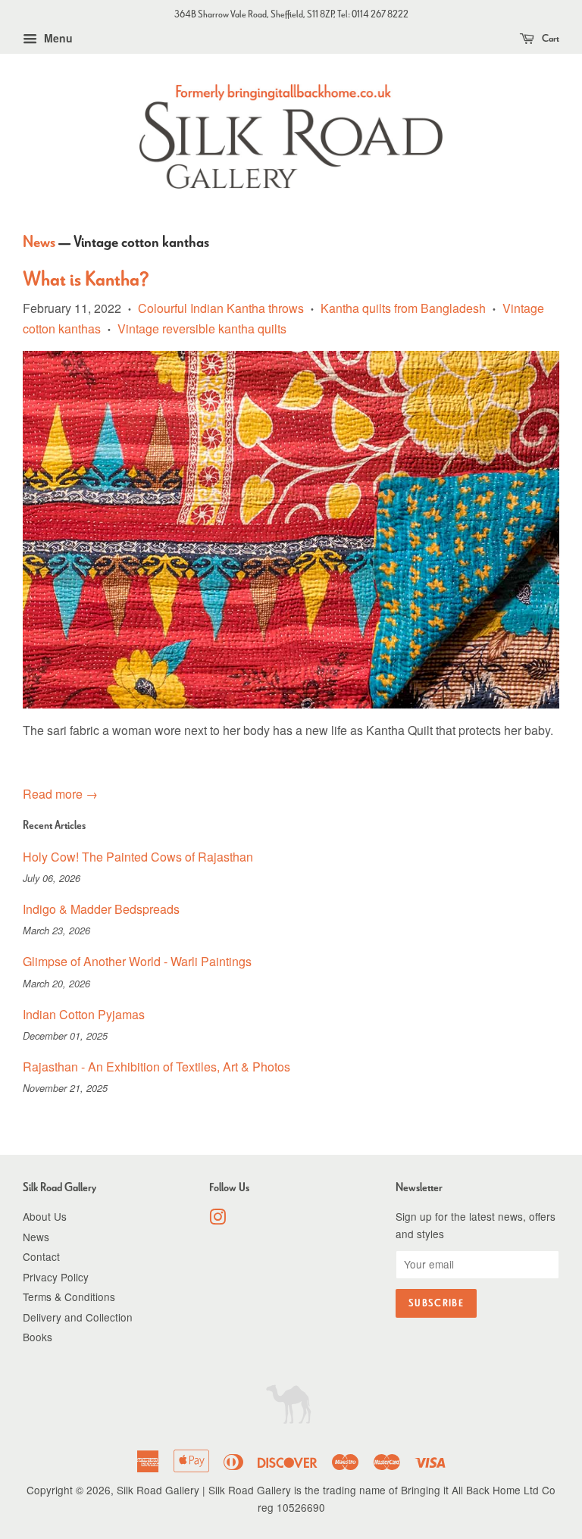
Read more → (60, 793)
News (39, 241)
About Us (45, 1216)
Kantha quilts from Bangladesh (403, 308)
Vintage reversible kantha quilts (201, 328)
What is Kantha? (86, 279)
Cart (549, 38)
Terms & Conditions (69, 1296)
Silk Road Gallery (158, 1489)
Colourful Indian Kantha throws (221, 308)
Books (37, 1336)
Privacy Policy (56, 1276)
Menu (57, 37)
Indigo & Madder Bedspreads (101, 909)
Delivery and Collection (78, 1317)
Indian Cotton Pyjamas (84, 1014)
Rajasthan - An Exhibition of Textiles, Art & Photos (156, 1066)
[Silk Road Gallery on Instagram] (217, 1219)
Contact (41, 1256)
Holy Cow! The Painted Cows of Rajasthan (138, 856)
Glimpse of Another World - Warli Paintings (137, 961)
